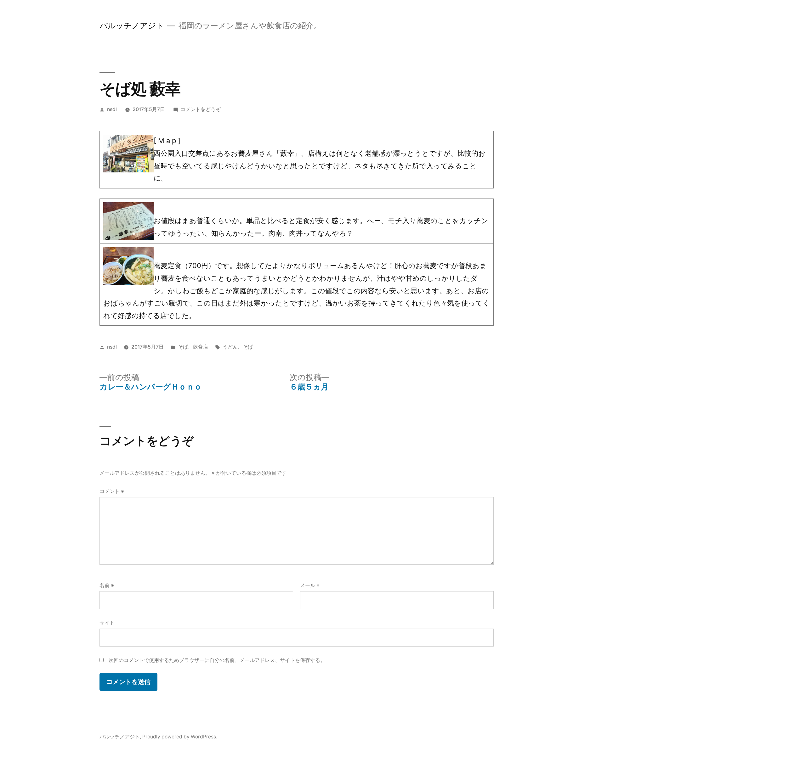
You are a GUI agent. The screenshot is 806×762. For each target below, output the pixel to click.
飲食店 (200, 347)
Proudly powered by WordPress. (179, 737)
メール (310, 585)
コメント (111, 491)
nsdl (112, 109)
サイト (107, 623)
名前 (106, 585)
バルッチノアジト (131, 25)
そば (183, 347)
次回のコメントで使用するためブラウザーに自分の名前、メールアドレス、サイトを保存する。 (217, 660)
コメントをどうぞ (200, 109)
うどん (230, 347)
